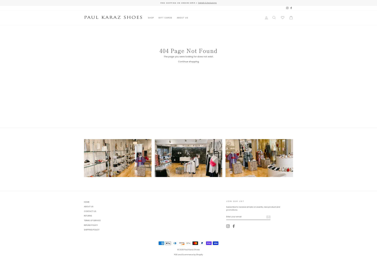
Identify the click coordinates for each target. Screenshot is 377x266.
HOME (86, 202)
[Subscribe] (268, 217)
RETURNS (88, 216)
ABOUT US (182, 17)
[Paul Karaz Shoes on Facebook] (233, 226)
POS (175, 254)
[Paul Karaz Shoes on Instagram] (228, 226)
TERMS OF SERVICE (92, 220)
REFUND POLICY (91, 225)
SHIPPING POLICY (91, 230)
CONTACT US (90, 211)
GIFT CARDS (165, 17)
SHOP (151, 17)
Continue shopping (188, 61)
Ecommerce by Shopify (192, 254)
